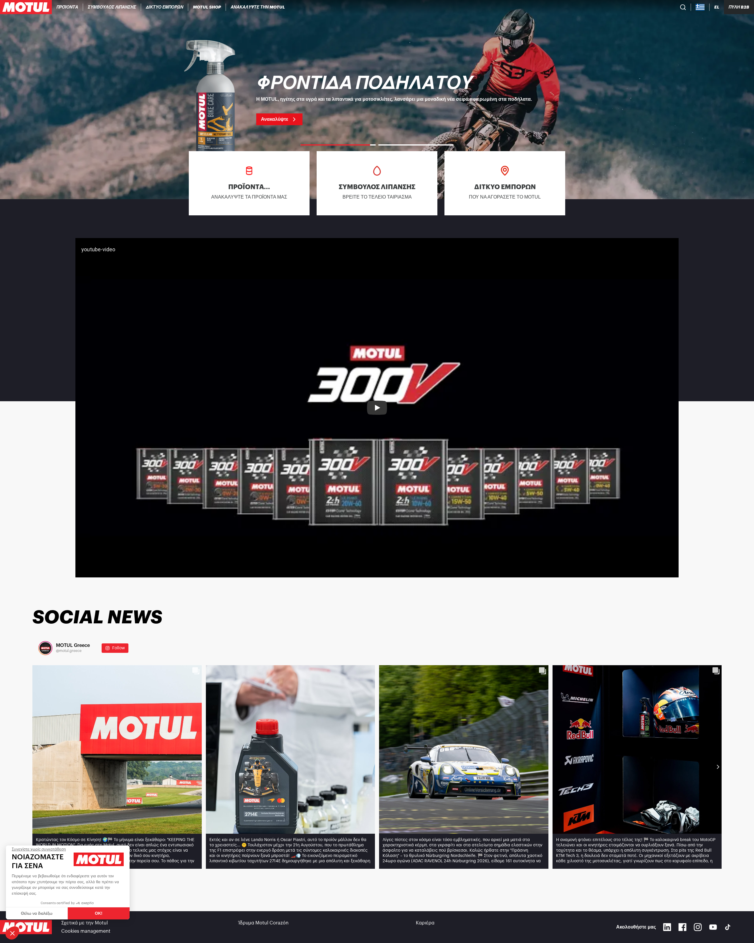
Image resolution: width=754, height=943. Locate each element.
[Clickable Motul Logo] (26, 7)
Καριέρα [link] (425, 923)
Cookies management (85, 931)
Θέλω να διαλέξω (36, 913)
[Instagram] (698, 927)
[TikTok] (727, 927)
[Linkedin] (667, 927)
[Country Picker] (700, 7)
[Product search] (683, 7)
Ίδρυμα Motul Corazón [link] (264, 923)
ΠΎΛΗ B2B (739, 7)
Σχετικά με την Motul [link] (84, 923)
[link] (207, 7)
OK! (98, 913)
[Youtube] (713, 927)
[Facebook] (682, 927)
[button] (12, 933)
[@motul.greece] (45, 648)
